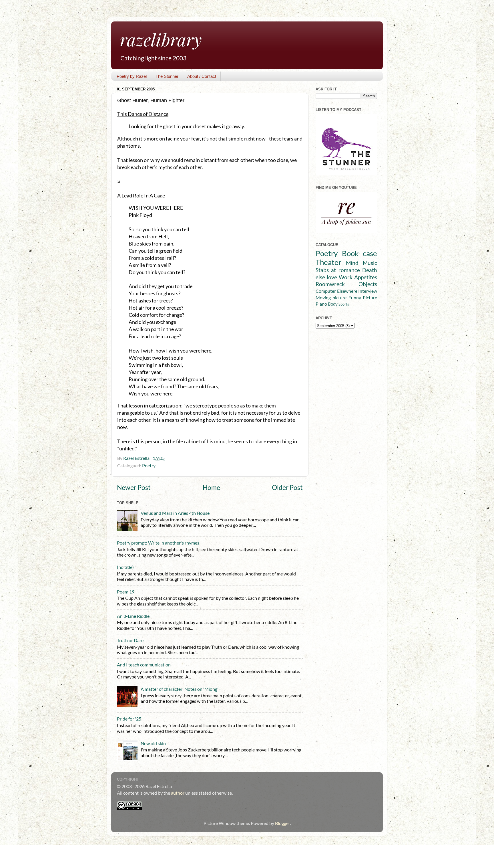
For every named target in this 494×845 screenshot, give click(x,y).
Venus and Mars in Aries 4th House (175, 513)
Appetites (365, 277)
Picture (370, 297)
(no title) (125, 567)
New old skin (153, 743)
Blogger (282, 823)
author (177, 792)
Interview (367, 291)
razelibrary (161, 39)
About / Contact (201, 76)
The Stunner (167, 76)
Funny (354, 297)
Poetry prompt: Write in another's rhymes (158, 542)
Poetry (149, 465)
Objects (367, 284)
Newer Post (134, 487)
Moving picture (331, 297)
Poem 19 (125, 591)
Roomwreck (330, 284)
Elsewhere (347, 291)
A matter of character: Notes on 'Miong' (179, 689)
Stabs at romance (338, 270)
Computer (326, 291)
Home (211, 487)
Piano (321, 303)
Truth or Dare (130, 640)
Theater (328, 262)
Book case (359, 253)
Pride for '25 (129, 718)
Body (333, 304)
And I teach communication (144, 664)
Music (370, 263)
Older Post (287, 487)
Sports (343, 304)
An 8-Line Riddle (133, 616)
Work (345, 277)
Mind (352, 263)
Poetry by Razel (132, 76)
